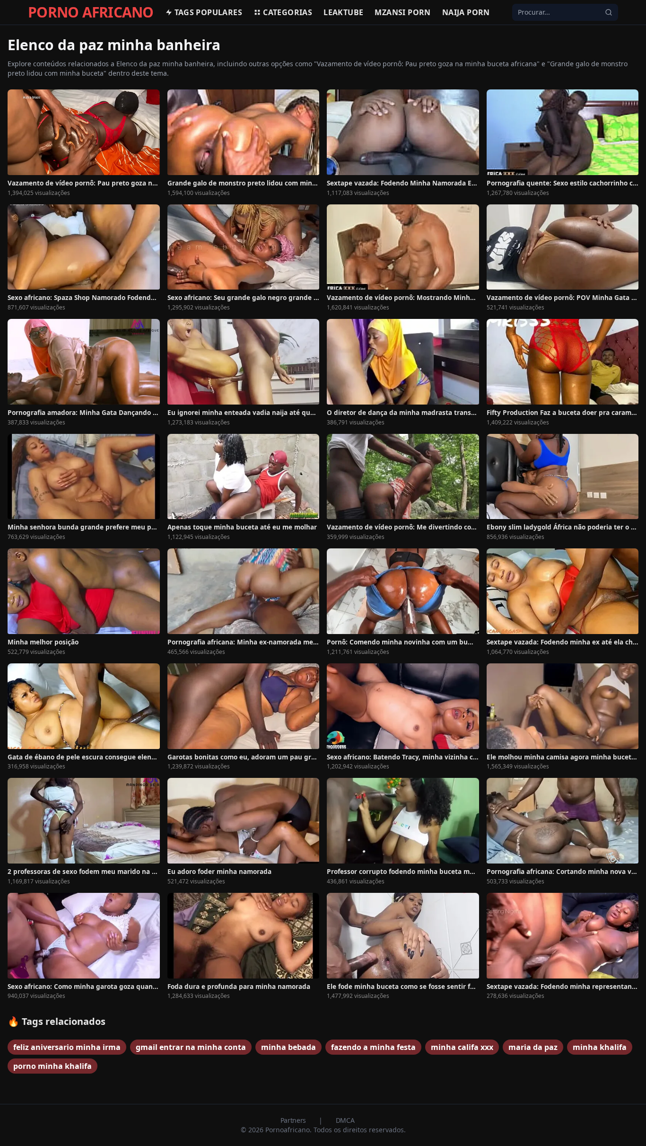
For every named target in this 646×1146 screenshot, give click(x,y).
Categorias (287, 12)
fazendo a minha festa (373, 1047)
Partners (294, 1120)
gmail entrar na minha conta (191, 1047)
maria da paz (533, 1047)
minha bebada (288, 1047)
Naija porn (466, 12)
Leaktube (343, 12)
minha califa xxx (462, 1047)
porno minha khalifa (52, 1066)
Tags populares (209, 12)
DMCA (345, 1120)
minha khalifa (600, 1047)
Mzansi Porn (402, 12)
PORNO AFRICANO (91, 12)
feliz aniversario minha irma (67, 1047)
